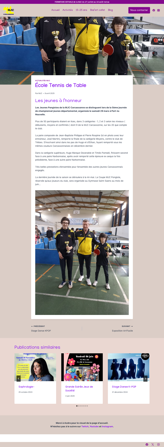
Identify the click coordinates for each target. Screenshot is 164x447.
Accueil (55, 10)
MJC (40, 93)
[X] (152, 444)
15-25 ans (81, 10)
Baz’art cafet (97, 10)
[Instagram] (158, 10)
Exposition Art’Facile (122, 328)
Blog (110, 10)
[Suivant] (145, 379)
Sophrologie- (26, 387)
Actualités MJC (42, 80)
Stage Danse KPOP (41, 328)
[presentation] (35, 367)
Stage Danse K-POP (124, 387)
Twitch (85, 426)
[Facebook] (153, 10)
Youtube (94, 426)
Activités (68, 10)
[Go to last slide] (19, 379)
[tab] (77, 406)
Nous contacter (139, 10)
